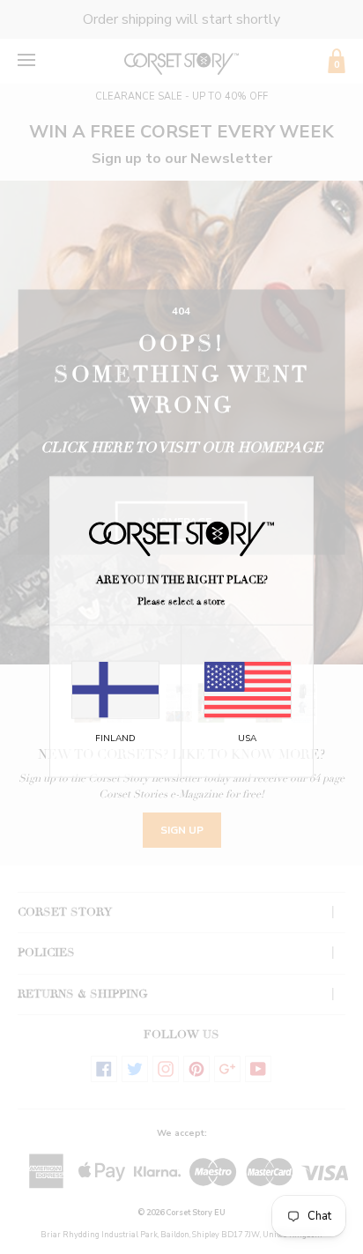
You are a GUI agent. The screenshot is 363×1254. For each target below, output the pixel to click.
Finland (115, 738)
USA (247, 738)
